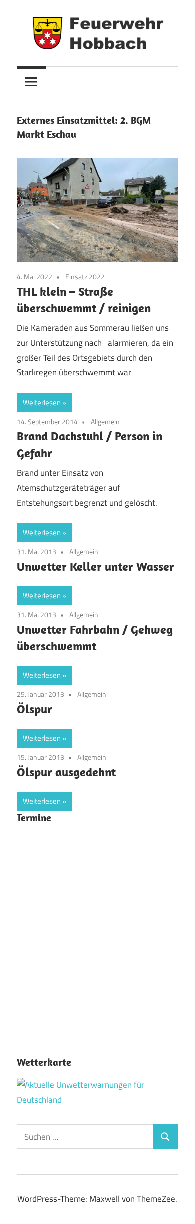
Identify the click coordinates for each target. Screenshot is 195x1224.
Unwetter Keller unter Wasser (95, 566)
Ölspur (34, 708)
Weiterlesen (42, 402)
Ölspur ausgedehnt (66, 771)
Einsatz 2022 (85, 276)
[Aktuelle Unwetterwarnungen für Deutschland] (97, 1099)
